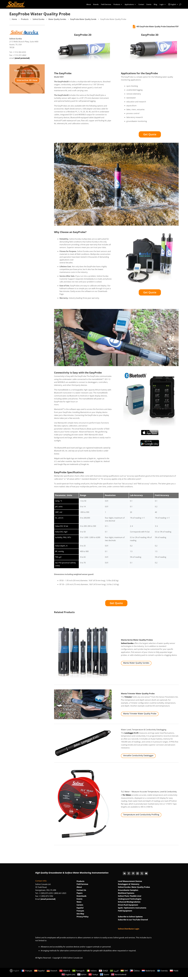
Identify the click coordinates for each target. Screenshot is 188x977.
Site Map (80, 913)
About (88, 4)
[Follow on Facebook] (129, 873)
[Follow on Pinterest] (133, 873)
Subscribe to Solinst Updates (130, 916)
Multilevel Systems (126, 893)
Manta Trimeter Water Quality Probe (138, 693)
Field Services (106, 4)
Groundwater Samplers (128, 890)
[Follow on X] (142, 873)
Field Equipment (125, 911)
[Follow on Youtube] (146, 873)
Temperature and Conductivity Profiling (141, 814)
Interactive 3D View (27, 80)
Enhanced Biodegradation (129, 902)
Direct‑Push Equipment (128, 905)
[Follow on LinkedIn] (124, 873)
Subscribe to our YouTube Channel (133, 919)
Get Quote (149, 134)
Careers (80, 905)
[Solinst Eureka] (24, 34)
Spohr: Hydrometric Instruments (132, 908)
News (79, 902)
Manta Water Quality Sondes (136, 663)
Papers (79, 893)
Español (80, 908)
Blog (155, 4)
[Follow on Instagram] (137, 873)
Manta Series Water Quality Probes (137, 640)
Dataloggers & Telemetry (128, 884)
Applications (129, 4)
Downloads (81, 896)
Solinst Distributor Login (128, 929)
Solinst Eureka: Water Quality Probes (134, 887)
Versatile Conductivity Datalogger (138, 755)
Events (148, 4)
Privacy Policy (82, 916)
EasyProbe (79, 232)
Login (161, 4)
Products (116, 4)
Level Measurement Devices (130, 881)
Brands (96, 4)
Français (80, 911)
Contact (141, 4)
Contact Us (81, 890)
